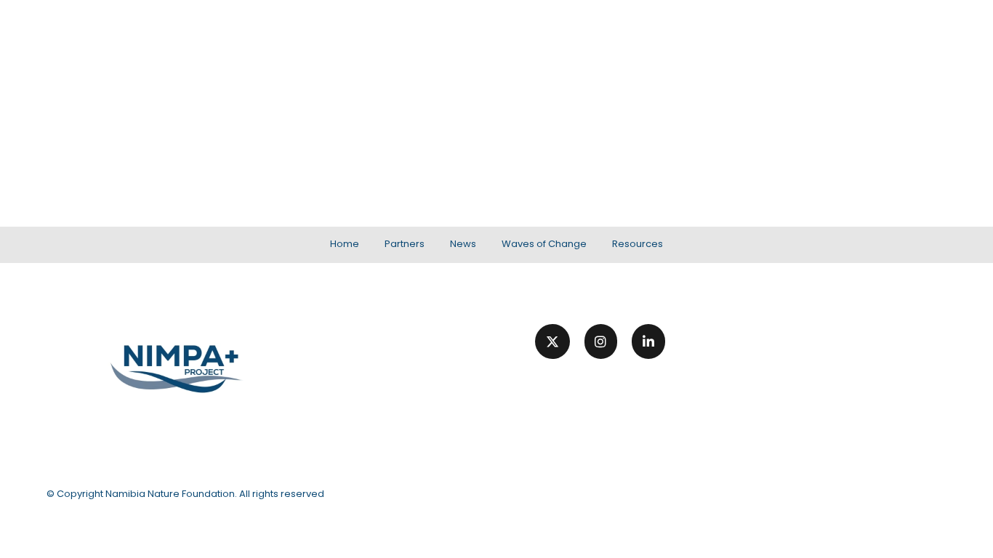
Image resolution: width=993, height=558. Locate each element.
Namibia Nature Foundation (170, 494)
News (708, 46)
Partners (644, 46)
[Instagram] (601, 341)
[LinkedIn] (648, 341)
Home (579, 46)
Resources (912, 46)
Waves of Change (802, 46)
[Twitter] (552, 341)
